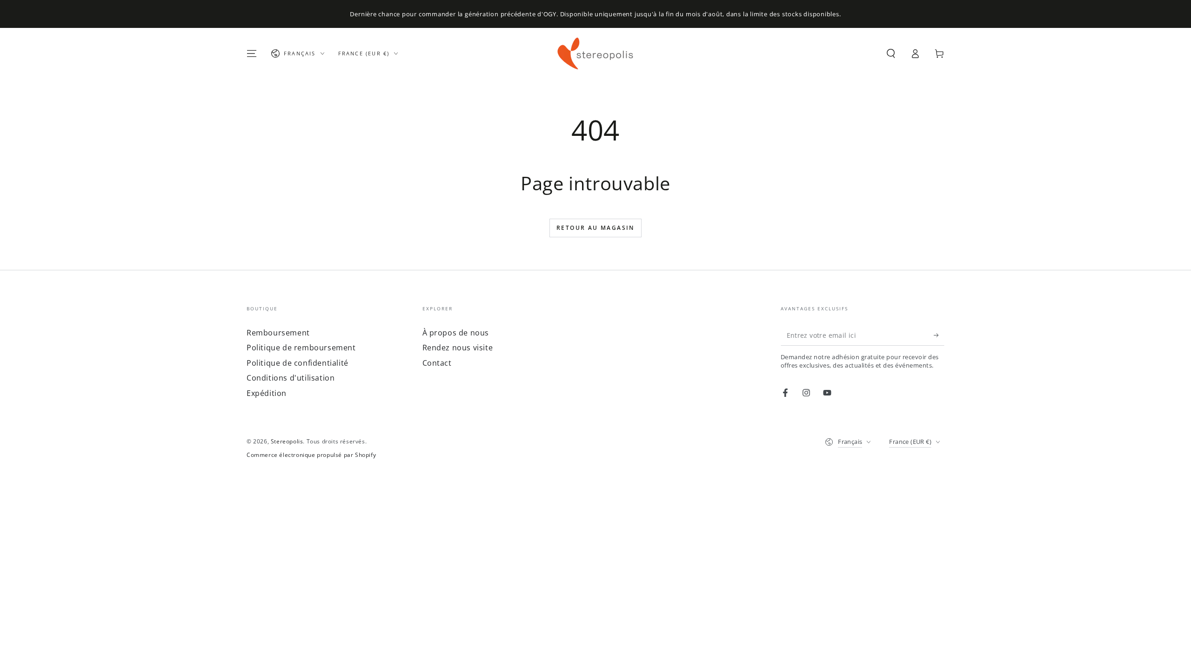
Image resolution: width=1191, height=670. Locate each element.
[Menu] (252, 53)
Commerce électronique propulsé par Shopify (311, 455)
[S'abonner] (939, 335)
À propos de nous (455, 333)
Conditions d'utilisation (291, 378)
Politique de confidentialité (297, 363)
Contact (437, 363)
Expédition (267, 393)
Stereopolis (287, 441)
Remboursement (278, 333)
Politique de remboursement (301, 347)
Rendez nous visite (457, 347)
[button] (891, 53)
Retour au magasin (595, 228)
